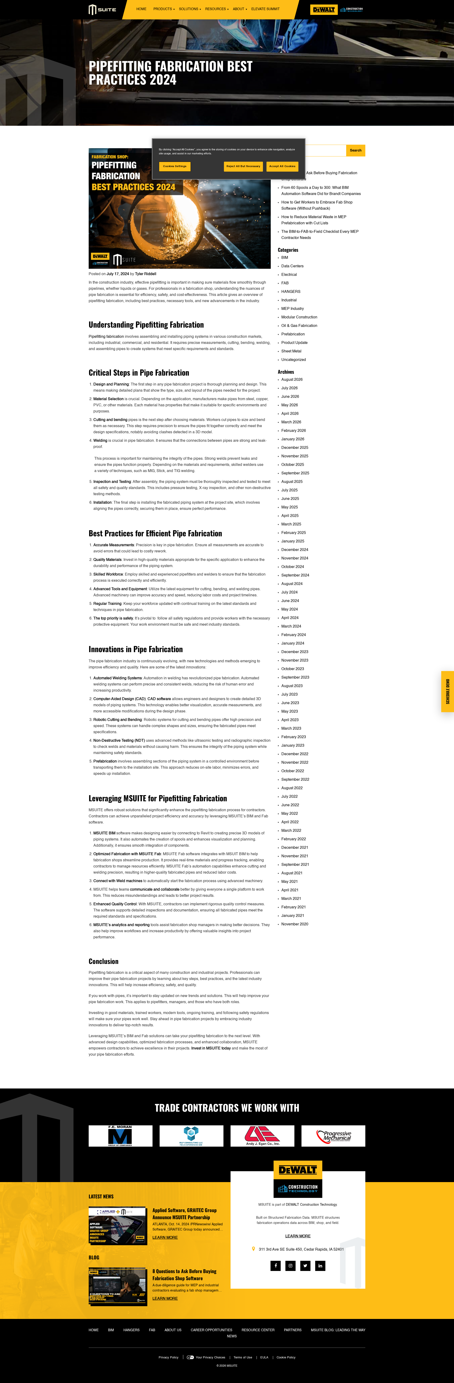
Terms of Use (243, 1357)
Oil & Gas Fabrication (299, 326)
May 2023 (289, 712)
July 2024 (289, 592)
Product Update (294, 343)
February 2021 (293, 907)
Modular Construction (299, 317)
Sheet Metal (291, 351)
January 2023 (292, 746)
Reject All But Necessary (243, 166)
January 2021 (292, 916)
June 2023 (290, 703)
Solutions (188, 9)
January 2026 (292, 439)
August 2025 (292, 482)
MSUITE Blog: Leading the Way (338, 1330)
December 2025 (294, 448)
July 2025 (289, 490)
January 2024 (292, 644)
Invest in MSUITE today (211, 1048)
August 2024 (292, 584)
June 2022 (290, 805)
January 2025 (292, 541)
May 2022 (289, 814)
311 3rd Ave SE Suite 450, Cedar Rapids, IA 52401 (301, 1250)
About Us (173, 1330)
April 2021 (290, 890)
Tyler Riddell (145, 274)
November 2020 (294, 924)
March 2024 (291, 627)
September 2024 (295, 575)
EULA (264, 1357)
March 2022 (291, 831)
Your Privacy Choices (210, 1357)
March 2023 (291, 729)
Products (162, 9)
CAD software (159, 699)
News (232, 1336)
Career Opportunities (211, 1330)
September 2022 (295, 780)
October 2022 (292, 771)
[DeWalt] (337, 9)
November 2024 (294, 558)
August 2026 (292, 380)
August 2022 (292, 788)
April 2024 (290, 618)
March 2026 (291, 422)
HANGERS (291, 292)
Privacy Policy (169, 1357)
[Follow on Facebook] (276, 1266)
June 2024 (290, 601)
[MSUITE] (102, 9)
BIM (284, 258)
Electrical (289, 275)
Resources (215, 9)
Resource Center (258, 1330)
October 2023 (292, 669)
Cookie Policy (286, 1357)
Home (141, 9)
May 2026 (289, 405)
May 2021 (289, 882)
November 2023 (294, 661)
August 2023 (292, 686)
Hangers (131, 1330)
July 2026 (289, 388)
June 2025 (290, 499)
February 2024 (293, 635)
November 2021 (294, 856)
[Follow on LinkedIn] (320, 1266)
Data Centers (292, 266)
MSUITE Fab (150, 854)
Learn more (165, 1238)
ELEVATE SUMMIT (265, 9)
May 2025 (289, 507)
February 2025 (293, 533)
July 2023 (289, 695)
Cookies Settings (175, 166)
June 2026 (290, 397)
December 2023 (294, 652)
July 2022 (289, 797)
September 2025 (295, 473)
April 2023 (290, 720)
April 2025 (290, 516)
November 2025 (294, 456)
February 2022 (293, 839)
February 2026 (293, 431)
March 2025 (291, 524)
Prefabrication (293, 334)
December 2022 (294, 754)
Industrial (289, 300)
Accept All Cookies (282, 166)
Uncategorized (293, 360)
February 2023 (293, 737)
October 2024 (292, 567)
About (238, 9)
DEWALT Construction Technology (311, 1204)
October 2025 (292, 465)
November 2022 (294, 763)
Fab (152, 1330)
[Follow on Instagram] (290, 1266)
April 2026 (290, 414)
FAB (285, 283)
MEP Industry (292, 309)
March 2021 (291, 899)
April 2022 (290, 822)
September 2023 (295, 678)
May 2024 (289, 609)
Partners (292, 1330)
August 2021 (292, 873)
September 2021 (295, 865)
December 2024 (294, 550)
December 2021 (294, 848)
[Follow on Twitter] (305, 1266)
